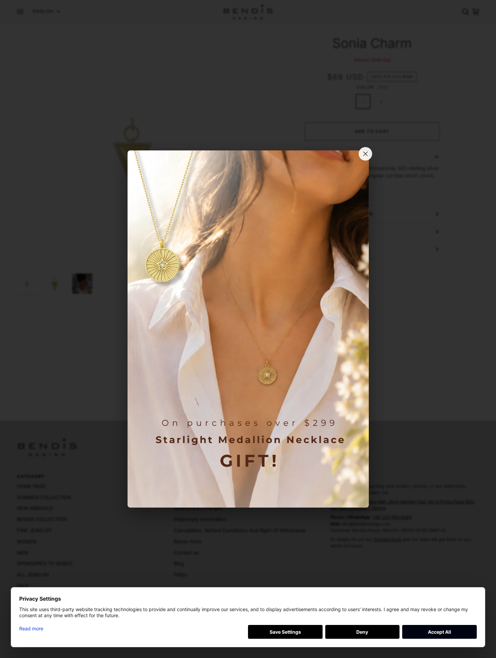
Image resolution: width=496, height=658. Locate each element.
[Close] (365, 154)
